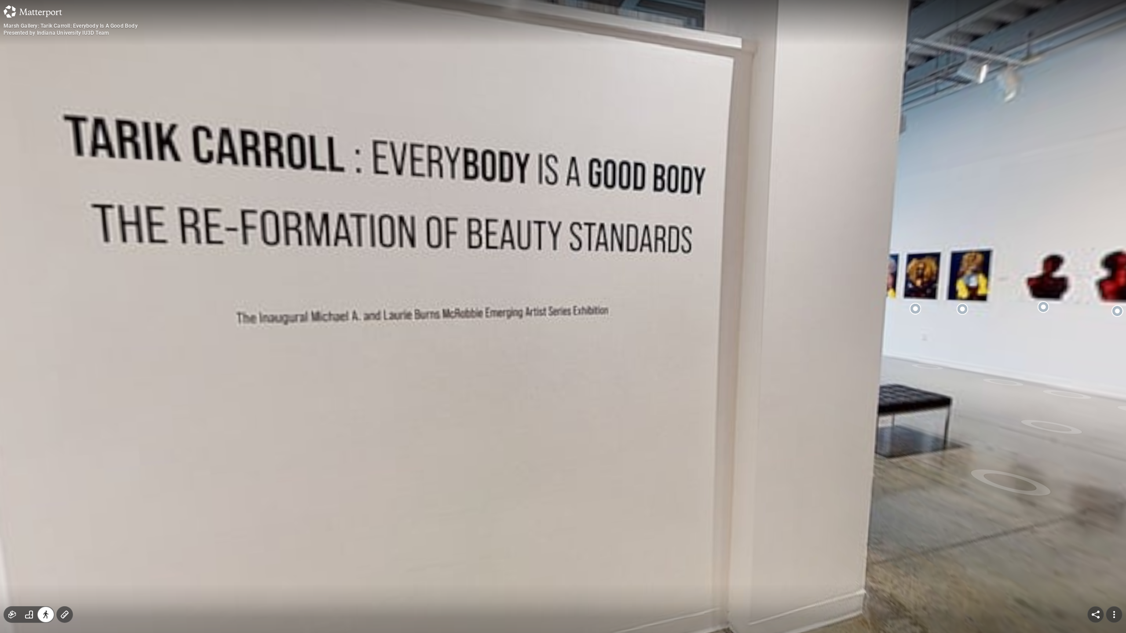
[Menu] (1114, 614)
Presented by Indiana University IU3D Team (56, 33)
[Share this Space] (1095, 614)
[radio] (12, 614)
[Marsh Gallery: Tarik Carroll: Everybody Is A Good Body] (563, 316)
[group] (29, 614)
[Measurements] (64, 614)
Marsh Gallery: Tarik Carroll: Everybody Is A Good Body (71, 26)
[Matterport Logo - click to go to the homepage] (33, 11)
